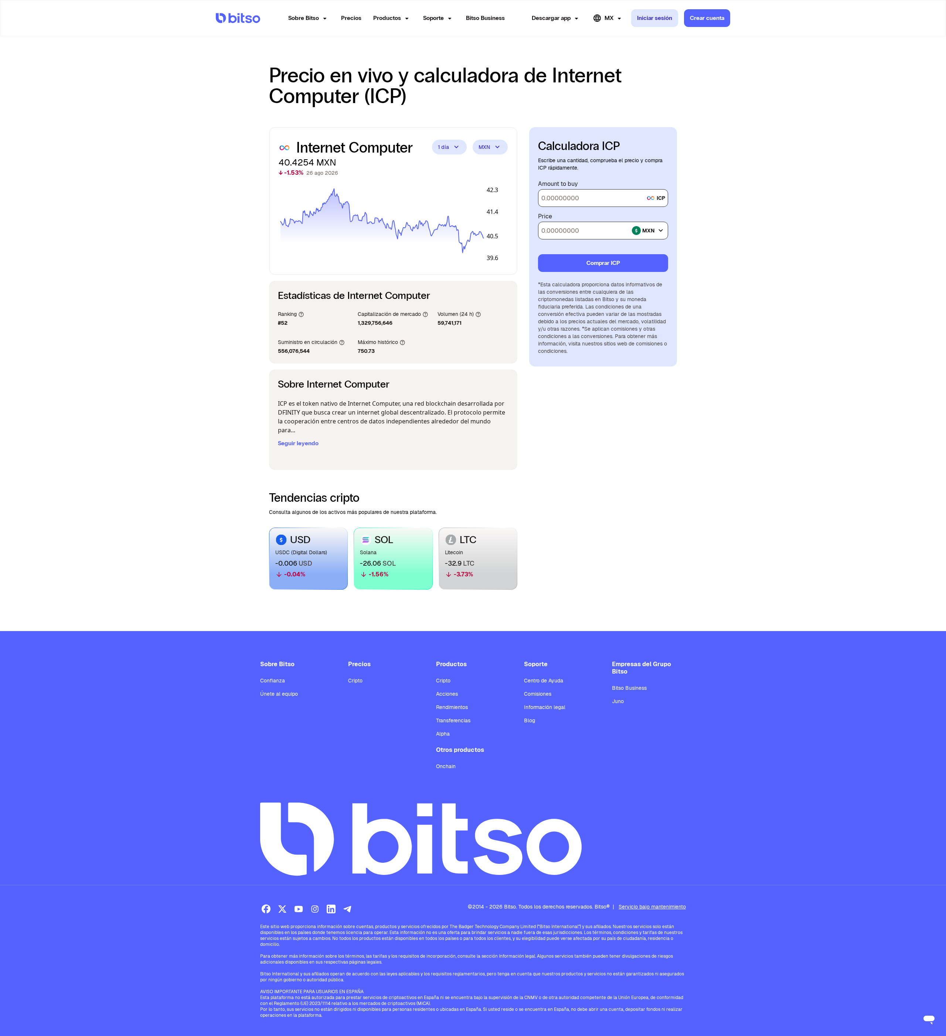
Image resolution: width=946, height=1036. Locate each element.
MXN (484, 147)
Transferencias (453, 720)
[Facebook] (266, 908)
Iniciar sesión (654, 17)
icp (661, 198)
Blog (529, 720)
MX (609, 17)
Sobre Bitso (303, 17)
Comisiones (537, 694)
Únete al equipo (279, 694)
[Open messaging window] (929, 1019)
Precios (351, 17)
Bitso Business (485, 17)
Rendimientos (452, 707)
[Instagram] (315, 909)
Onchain (446, 766)
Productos (387, 17)
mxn (648, 230)
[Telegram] (347, 909)
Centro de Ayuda (543, 680)
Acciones (447, 694)
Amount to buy (558, 184)
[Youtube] (298, 909)
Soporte (433, 17)
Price (545, 216)
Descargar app (551, 17)
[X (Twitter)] (282, 909)
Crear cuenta (707, 17)
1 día (443, 147)
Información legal (544, 707)
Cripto (355, 680)
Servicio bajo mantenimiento (652, 906)
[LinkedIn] (331, 908)
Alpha (443, 733)
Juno (618, 701)
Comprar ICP (603, 262)
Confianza (272, 680)
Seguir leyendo (298, 443)
